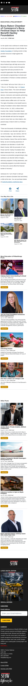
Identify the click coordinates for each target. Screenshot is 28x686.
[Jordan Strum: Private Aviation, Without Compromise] (12, 414)
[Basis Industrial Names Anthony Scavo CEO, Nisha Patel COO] (12, 521)
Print (10, 191)
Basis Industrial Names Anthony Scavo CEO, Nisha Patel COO (13, 534)
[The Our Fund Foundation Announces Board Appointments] (12, 302)
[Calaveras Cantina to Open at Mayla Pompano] (12, 483)
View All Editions (6, 602)
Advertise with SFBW (6, 668)
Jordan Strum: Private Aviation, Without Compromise (13, 427)
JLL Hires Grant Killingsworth (18, 218)
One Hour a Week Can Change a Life (12, 378)
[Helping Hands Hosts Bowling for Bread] (12, 267)
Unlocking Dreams (6, 348)
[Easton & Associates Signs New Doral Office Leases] (7, 227)
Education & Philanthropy (11, 22)
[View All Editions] (12, 586)
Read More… (4, 645)
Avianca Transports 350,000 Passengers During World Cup (13, 459)
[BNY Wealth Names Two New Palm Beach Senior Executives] (20, 231)
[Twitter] (7, 2)
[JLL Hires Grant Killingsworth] (20, 208)
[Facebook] (1, 2)
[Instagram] (4, 2)
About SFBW (4, 662)
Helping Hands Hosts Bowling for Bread (13, 276)
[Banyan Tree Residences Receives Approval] (7, 206)
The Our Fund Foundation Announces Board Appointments (13, 315)
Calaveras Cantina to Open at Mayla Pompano (12, 492)
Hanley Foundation (6, 51)
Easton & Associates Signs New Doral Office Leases (6, 234)
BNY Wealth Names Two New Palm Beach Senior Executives (20, 241)
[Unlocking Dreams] (12, 340)
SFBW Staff (11, 38)
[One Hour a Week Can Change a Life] (12, 370)
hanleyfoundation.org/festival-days (12, 182)
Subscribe (6, 620)
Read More (4, 287)
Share (17, 191)
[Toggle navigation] (2, 9)
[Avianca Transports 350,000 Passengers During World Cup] (12, 450)
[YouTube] (9, 2)
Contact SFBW (5, 665)
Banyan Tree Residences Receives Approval (7, 215)
